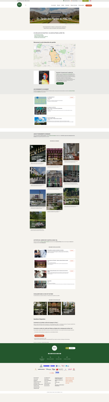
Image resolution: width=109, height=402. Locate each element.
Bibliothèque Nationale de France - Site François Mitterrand (71, 156)
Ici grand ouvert (60, 83)
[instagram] (50, 353)
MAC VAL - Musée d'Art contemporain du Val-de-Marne (37, 202)
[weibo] (59, 353)
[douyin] (57, 353)
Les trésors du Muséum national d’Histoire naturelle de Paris (54, 310)
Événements (36, 380)
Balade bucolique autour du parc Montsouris (39, 311)
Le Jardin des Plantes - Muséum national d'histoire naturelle (37, 158)
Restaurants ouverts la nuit (38, 384)
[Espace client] (80, 0)
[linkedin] (51, 353)
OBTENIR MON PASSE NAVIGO (39, 335)
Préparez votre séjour (37, 381)
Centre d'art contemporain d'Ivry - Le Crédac (53, 206)
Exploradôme (68, 180)
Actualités (46, 381)
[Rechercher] (25, 5)
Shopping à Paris (36, 385)
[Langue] (91, 0)
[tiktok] (53, 353)
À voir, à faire (36, 379)
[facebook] (48, 353)
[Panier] (79, 0)
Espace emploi (46, 379)
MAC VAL (39, 91)
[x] (60, 353)
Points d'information (47, 380)
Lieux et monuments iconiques (39, 35)
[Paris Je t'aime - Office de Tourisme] (19, 4)
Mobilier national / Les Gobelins (54, 184)
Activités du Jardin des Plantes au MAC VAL (41, 36)
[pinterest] (54, 353)
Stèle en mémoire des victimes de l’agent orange (37, 224)
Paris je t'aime (35, 342)
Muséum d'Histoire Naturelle (45, 241)
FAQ (55, 383)
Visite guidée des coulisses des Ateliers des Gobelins (55, 250)
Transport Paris (36, 388)
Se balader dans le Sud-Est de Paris (39, 37)
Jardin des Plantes (72, 90)
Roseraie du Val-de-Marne (70, 201)
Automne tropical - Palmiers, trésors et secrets (54, 118)
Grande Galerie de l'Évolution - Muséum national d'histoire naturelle (53, 161)
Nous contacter (46, 385)
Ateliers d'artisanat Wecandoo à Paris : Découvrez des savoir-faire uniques (57, 271)
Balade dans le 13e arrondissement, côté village (68, 311)
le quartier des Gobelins (52, 135)
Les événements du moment (38, 34)
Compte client (57, 382)
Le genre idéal (49, 98)
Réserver (71, 97)
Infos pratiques (46, 384)
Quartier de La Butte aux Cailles (38, 180)
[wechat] (56, 353)
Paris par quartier (39, 342)
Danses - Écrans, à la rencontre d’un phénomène (54, 108)
